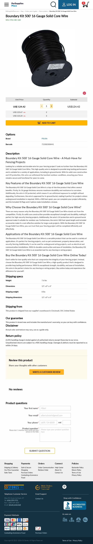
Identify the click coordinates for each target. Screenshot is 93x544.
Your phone (33, 422)
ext (59, 422)
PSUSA (44, 138)
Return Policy (76, 470)
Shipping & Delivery (11, 467)
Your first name (31, 408)
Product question (30, 428)
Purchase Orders (27, 473)
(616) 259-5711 (12, 500)
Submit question (39, 450)
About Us (58, 470)
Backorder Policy (77, 467)
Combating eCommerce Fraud (14, 533)
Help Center (59, 467)
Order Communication (46, 467)
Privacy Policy (76, 475)
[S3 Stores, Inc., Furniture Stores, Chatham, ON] (75, 505)
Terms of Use (76, 473)
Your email (33, 415)
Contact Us (59, 473)
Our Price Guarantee (11, 470)
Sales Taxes (8, 473)
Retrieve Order (43, 470)
